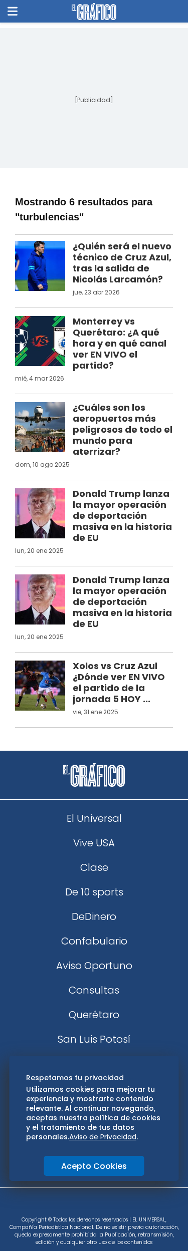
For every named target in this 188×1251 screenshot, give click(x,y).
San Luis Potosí (94, 1039)
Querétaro (94, 1015)
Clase (94, 867)
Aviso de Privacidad (102, 1137)
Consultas (94, 990)
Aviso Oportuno (94, 966)
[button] (13, 11)
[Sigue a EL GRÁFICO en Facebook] (83, 1205)
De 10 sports (94, 892)
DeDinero (94, 916)
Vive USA (94, 843)
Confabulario (94, 941)
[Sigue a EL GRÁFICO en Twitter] (90, 1205)
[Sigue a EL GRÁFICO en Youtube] (104, 1205)
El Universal (94, 818)
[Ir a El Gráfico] (94, 11)
